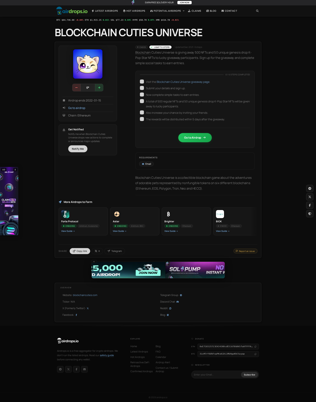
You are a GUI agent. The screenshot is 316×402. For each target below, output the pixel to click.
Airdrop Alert (163, 362)
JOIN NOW (184, 2)
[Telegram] (60, 369)
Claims (196, 10)
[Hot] (99, 87)
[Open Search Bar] (257, 10)
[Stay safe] (309, 213)
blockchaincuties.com (85, 295)
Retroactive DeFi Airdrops (139, 364)
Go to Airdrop (192, 137)
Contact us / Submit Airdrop (167, 369)
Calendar (161, 357)
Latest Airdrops (106, 10)
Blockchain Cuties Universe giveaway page (183, 82)
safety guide (107, 355)
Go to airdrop (76, 108)
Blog (213, 10)
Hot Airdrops (135, 10)
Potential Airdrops (167, 10)
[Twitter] (309, 197)
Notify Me (78, 148)
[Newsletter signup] (84, 369)
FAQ (158, 351)
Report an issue (247, 251)
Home (72, 10)
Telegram (116, 251)
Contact (230, 10)
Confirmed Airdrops (141, 371)
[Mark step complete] (142, 82)
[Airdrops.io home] (68, 340)
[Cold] (76, 87)
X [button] (15, 169)
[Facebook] (76, 369)
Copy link (82, 251)
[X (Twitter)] (68, 369)
